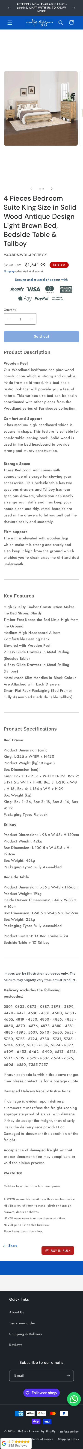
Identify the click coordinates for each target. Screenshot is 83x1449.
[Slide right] (52, 188)
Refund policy (69, 1431)
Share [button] (13, 1245)
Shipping (9, 271)
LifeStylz (22, 1431)
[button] (9, 22)
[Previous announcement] (9, 8)
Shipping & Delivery (25, 1334)
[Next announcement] (74, 8)
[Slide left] (31, 188)
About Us (16, 1312)
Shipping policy (68, 1439)
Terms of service (42, 1439)
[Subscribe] (68, 1375)
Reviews (15, 1344)
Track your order (22, 1323)
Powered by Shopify (42, 1431)
